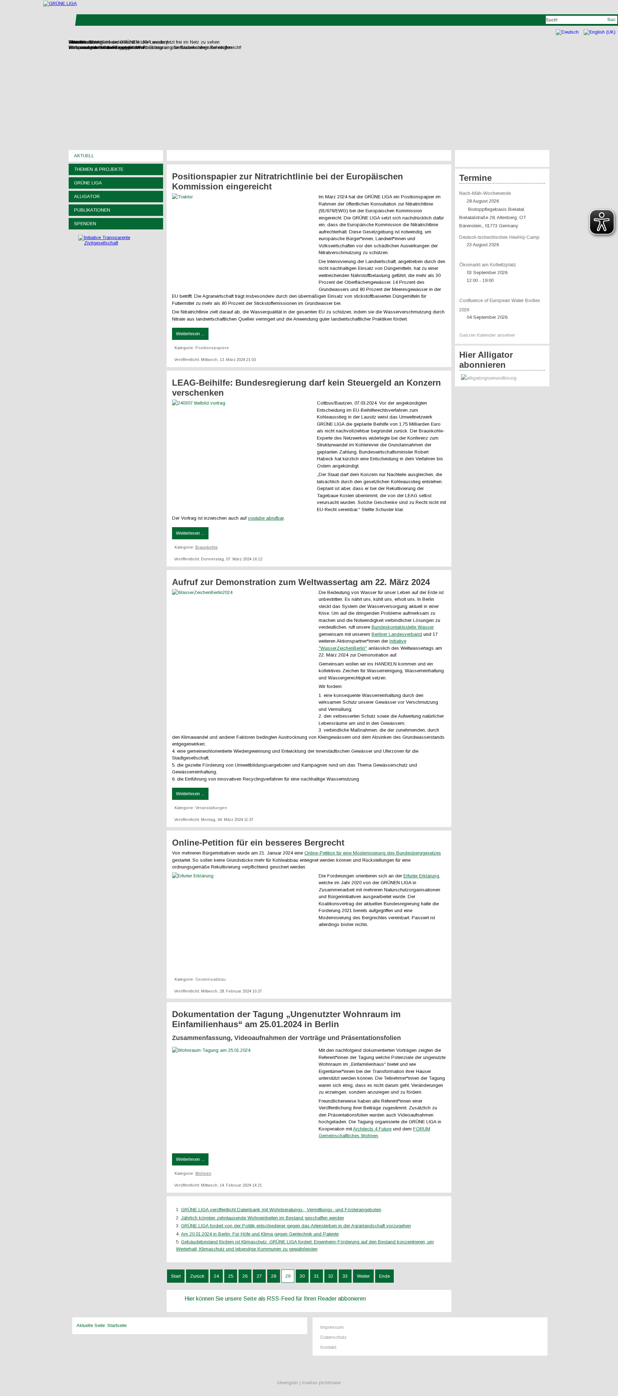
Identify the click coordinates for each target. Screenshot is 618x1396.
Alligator (87, 196)
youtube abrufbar (266, 518)
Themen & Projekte (98, 169)
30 (302, 1276)
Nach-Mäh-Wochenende (485, 193)
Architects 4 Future (372, 1129)
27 (259, 1276)
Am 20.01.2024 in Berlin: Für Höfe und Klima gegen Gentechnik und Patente (260, 1234)
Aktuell (84, 155)
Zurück (197, 1276)
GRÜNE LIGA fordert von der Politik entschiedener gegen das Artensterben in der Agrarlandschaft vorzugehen (296, 1225)
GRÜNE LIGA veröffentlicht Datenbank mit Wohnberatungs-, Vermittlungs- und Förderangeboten (281, 1209)
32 (330, 1276)
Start (176, 1276)
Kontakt (328, 1347)
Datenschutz (333, 1337)
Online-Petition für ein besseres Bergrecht (258, 842)
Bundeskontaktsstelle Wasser (403, 627)
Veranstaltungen (211, 808)
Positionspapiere (212, 348)
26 (244, 1276)
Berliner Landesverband (397, 634)
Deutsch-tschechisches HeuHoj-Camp (499, 237)
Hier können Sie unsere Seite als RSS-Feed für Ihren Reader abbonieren (275, 1299)
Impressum (332, 1327)
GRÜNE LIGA (88, 182)
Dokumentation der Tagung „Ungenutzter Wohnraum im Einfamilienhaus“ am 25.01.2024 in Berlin (286, 1019)
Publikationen (92, 210)
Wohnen (203, 1173)
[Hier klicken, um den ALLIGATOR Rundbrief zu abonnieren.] (502, 378)
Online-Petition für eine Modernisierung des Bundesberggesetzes (372, 853)
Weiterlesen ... (190, 333)
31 (316, 1276)
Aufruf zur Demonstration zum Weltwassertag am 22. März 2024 (301, 582)
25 (230, 1276)
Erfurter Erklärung (421, 875)
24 (216, 1276)
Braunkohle (206, 547)
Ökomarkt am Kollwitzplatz (487, 264)
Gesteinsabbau (210, 979)
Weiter (363, 1276)
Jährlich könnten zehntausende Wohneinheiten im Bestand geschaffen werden (262, 1218)
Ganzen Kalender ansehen (487, 335)
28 (273, 1276)
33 (345, 1276)
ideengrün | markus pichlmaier (309, 1382)
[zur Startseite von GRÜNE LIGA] (60, 3)
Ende (384, 1276)
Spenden (85, 223)
